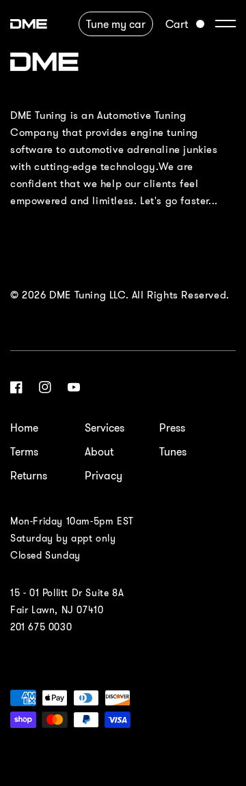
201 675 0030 (41, 627)
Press (172, 427)
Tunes (173, 451)
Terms (24, 451)
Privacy (103, 475)
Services (104, 427)
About (99, 451)
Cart (176, 24)
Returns (28, 475)
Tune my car (116, 24)
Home (24, 427)
